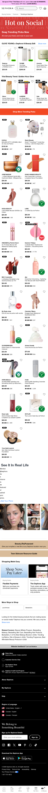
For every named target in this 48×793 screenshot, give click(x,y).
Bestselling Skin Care (15, 632)
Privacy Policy (6, 769)
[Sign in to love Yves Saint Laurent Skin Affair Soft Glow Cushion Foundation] (21, 429)
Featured (15, 14)
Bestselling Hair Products (33, 632)
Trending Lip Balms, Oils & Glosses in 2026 (23, 636)
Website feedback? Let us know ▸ (24, 646)
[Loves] (40, 8)
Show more (42, 43)
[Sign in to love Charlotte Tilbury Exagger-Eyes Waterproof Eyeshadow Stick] (44, 292)
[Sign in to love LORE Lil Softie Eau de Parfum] (44, 189)
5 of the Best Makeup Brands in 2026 (23, 635)
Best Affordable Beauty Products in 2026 (23, 638)
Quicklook (5, 54)
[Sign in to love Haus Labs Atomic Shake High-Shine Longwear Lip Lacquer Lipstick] (21, 394)
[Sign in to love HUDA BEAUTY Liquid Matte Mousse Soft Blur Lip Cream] (21, 189)
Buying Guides (6, 14)
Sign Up (35, 737)
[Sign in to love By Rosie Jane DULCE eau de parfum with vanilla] (21, 292)
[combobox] (26, 8)
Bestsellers (5, 635)
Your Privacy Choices (8, 772)
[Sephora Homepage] (7, 8)
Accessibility (25, 769)
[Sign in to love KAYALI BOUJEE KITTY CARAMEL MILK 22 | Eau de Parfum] (21, 121)
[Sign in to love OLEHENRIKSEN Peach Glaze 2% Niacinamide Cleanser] (21, 326)
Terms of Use (16, 769)
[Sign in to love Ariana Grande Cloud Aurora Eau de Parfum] (44, 326)
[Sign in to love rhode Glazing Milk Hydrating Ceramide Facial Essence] (44, 360)
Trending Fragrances (33, 637)
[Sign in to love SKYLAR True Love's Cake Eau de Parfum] (44, 394)
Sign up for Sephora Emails (12, 733)
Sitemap (33, 769)
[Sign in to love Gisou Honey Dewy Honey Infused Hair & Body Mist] (15, 81)
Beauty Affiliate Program (23, 630)
